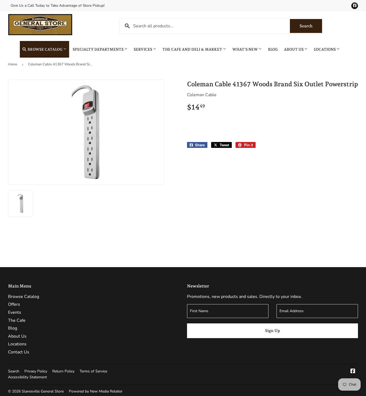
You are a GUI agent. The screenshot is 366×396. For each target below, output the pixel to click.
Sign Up (272, 330)
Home (12, 64)
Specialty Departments (98, 49)
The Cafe (16, 320)
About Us (294, 49)
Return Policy (63, 371)
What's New (245, 49)
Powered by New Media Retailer (95, 391)
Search (311, 26)
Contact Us (18, 352)
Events (14, 312)
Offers (14, 304)
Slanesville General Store (43, 391)
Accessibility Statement (27, 377)
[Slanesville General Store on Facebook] (352, 372)
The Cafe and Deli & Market (192, 49)
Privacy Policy (35, 371)
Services (143, 49)
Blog (273, 49)
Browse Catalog (45, 49)
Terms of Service (93, 371)
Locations (325, 49)
